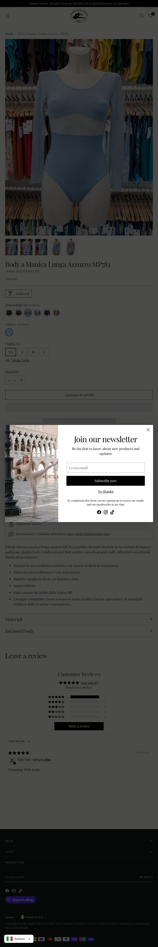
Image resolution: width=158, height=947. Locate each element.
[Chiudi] (148, 430)
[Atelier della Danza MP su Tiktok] (112, 513)
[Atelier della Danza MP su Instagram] (105, 513)
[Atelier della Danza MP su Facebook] (99, 513)
